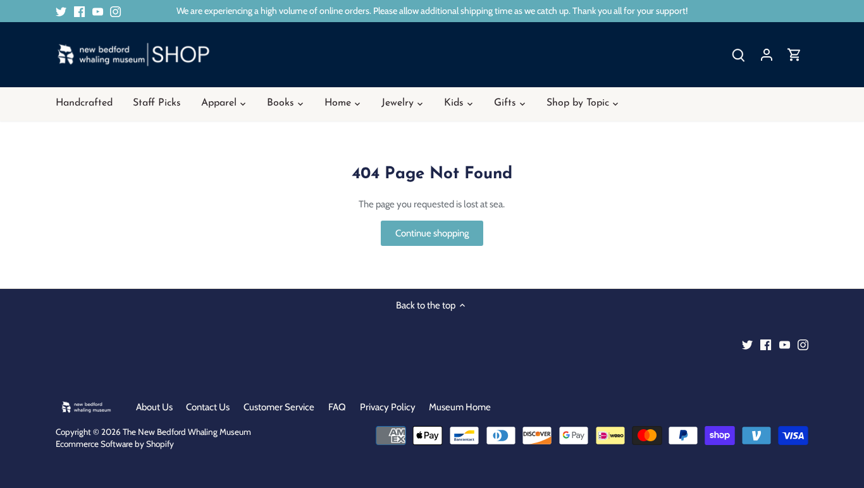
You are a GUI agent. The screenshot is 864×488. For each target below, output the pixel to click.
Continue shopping (432, 233)
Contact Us (208, 407)
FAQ (337, 407)
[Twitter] (61, 11)
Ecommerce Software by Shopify (115, 444)
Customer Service (279, 407)
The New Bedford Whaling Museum (187, 432)
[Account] (767, 54)
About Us (154, 407)
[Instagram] (115, 11)
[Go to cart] (794, 54)
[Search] (739, 54)
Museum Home (460, 407)
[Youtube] (97, 11)
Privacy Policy (388, 407)
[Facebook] (79, 11)
